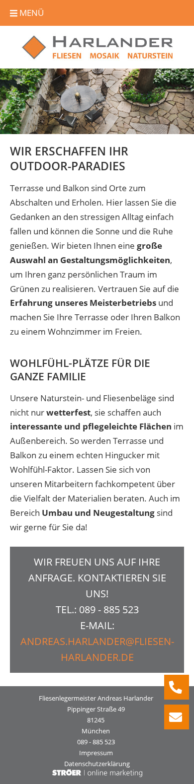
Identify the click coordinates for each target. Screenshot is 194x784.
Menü (30, 12)
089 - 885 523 (109, 609)
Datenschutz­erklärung (97, 763)
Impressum (96, 752)
